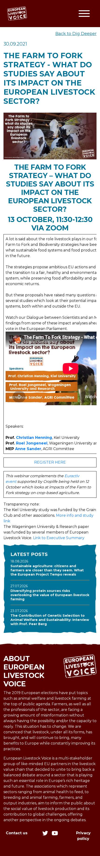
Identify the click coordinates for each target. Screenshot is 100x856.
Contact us (16, 833)
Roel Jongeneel (31, 443)
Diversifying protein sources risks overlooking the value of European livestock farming (49, 595)
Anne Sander (28, 449)
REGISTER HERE (50, 462)
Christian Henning (34, 437)
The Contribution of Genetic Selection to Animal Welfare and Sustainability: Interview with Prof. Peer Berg (49, 619)
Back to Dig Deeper (76, 33)
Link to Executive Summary (58, 538)
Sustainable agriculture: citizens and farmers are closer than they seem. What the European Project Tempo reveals (47, 570)
